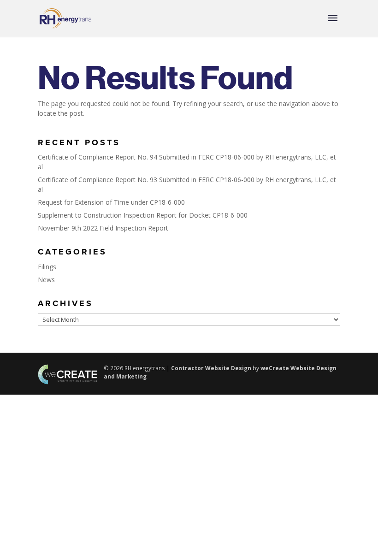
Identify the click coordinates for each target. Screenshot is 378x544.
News (46, 279)
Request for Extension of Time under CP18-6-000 (111, 202)
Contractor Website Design (211, 368)
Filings (47, 266)
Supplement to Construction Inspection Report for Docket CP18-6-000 (143, 215)
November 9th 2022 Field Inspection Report (103, 228)
